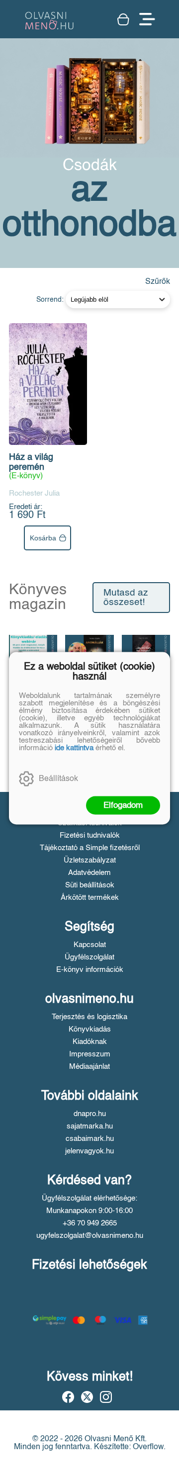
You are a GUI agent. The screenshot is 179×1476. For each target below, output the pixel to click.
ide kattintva (74, 747)
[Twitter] (87, 1397)
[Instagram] (106, 1397)
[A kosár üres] (123, 19)
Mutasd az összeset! (125, 597)
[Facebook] (68, 1397)
